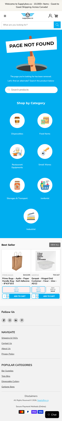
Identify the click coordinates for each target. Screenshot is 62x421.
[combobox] (28, 24)
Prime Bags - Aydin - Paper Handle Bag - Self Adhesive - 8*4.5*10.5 (15, 281)
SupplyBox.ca (42, 400)
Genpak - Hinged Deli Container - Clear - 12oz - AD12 (44, 281)
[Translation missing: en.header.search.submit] (57, 24)
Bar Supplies (7, 370)
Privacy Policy (8, 354)
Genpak (35, 275)
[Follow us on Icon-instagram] (10, 320)
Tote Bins (6, 376)
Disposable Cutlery (10, 381)
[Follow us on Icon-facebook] (4, 320)
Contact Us (7, 343)
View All (55, 245)
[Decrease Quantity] (7, 297)
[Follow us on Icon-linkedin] (16, 320)
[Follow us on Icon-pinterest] (22, 320)
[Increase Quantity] (7, 295)
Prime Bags (7, 275)
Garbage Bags (8, 386)
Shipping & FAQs (10, 338)
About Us (6, 348)
